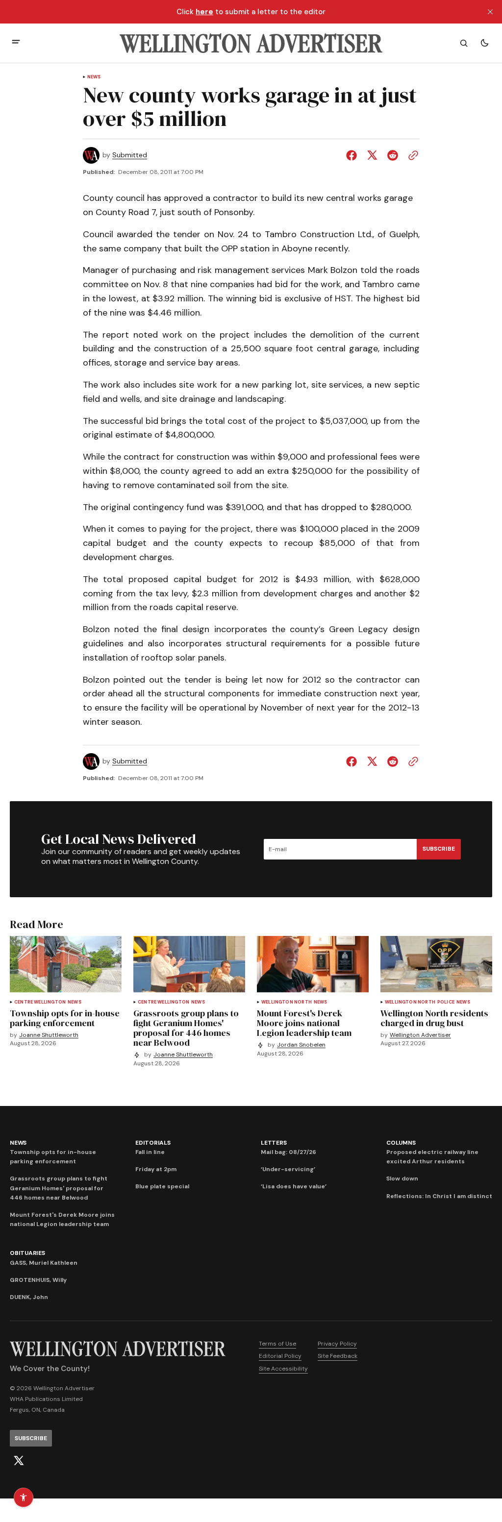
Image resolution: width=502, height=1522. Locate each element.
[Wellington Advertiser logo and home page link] (251, 43)
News (94, 77)
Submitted (129, 155)
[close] (490, 12)
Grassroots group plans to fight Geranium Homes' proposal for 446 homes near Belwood (58, 1188)
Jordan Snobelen (301, 1045)
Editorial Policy (280, 1356)
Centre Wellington (40, 1002)
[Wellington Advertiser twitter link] (18, 1460)
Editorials (153, 1143)
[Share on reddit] (392, 155)
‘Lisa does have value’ (293, 1186)
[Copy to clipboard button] (411, 155)
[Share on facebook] (353, 155)
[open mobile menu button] (16, 43)
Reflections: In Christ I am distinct (439, 1196)
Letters (273, 1143)
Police (445, 1002)
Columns (400, 1143)
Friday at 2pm (155, 1169)
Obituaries (27, 1253)
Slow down (402, 1178)
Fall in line (150, 1152)
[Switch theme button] (484, 43)
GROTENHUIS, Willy (38, 1280)
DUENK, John (29, 1297)
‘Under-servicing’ (288, 1169)
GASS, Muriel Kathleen (43, 1263)
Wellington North (286, 1002)
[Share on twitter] (372, 155)
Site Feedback (337, 1356)
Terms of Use (277, 1344)
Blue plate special (162, 1186)
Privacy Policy (337, 1344)
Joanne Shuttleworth (48, 1035)
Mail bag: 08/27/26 (288, 1152)
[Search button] (464, 43)
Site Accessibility (283, 1369)
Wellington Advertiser (420, 1035)
